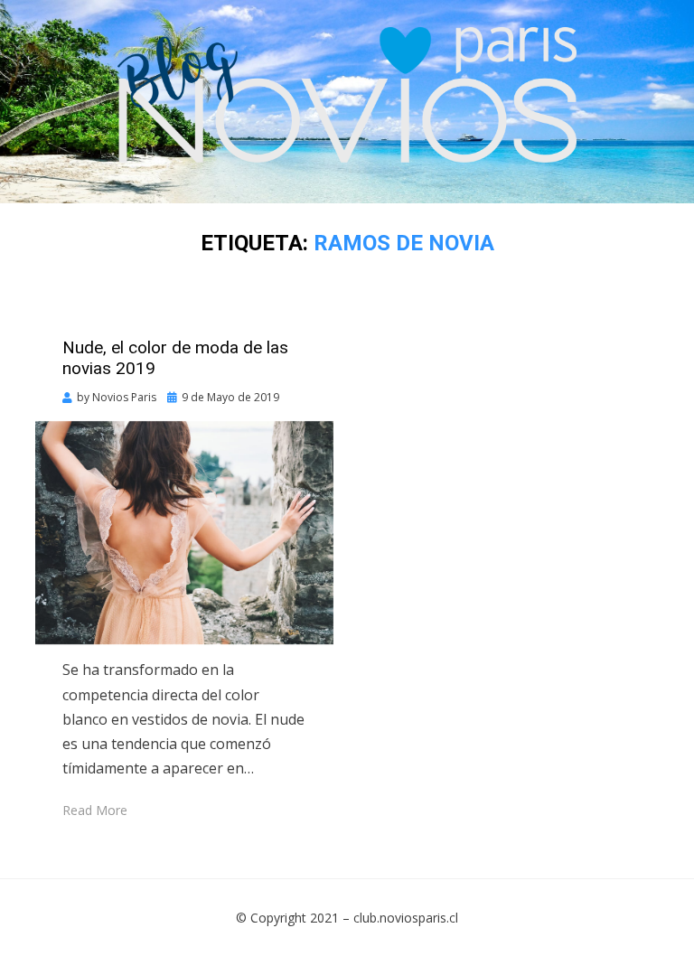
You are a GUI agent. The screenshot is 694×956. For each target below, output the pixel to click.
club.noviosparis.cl (405, 917)
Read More (94, 810)
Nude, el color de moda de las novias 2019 (175, 358)
